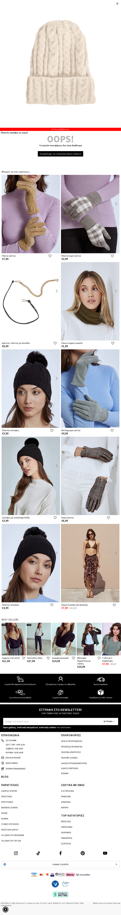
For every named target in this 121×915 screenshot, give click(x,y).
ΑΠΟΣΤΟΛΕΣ (6, 796)
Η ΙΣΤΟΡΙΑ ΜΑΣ (67, 791)
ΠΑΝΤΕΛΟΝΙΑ (66, 827)
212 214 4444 (11, 740)
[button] (5, 909)
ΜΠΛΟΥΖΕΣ (66, 821)
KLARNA (4, 818)
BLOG (5, 776)
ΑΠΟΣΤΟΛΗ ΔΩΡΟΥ (9, 829)
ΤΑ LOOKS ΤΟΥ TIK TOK (11, 840)
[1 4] (60, 65)
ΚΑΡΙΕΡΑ (64, 807)
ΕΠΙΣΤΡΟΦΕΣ (7, 802)
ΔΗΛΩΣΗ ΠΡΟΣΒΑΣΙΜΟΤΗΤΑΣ (74, 763)
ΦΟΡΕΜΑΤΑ (66, 832)
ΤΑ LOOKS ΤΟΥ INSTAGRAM (12, 835)
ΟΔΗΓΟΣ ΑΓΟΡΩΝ (9, 791)
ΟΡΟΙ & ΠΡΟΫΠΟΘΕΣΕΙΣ (71, 741)
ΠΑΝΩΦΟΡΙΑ (66, 838)
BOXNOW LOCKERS (9, 807)
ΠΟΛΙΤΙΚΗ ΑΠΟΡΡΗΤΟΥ (71, 752)
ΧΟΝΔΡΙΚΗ (65, 802)
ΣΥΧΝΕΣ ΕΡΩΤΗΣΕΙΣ (10, 824)
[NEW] (14, 654)
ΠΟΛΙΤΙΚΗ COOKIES (69, 757)
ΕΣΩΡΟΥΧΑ (66, 843)
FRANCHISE (66, 796)
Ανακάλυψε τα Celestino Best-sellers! (60, 153)
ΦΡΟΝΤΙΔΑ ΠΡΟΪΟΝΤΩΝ (71, 746)
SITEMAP (65, 773)
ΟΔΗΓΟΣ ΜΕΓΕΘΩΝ (69, 768)
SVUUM (4, 813)
